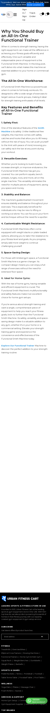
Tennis (19, 674)
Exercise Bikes (19, 649)
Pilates (16, 687)
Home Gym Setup (9, 700)
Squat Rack (6, 660)
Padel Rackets (7, 674)
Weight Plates (7, 664)
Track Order (32, 15)
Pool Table (39, 677)
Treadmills (5, 649)
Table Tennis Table (9, 677)
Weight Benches (21, 660)
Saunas (18, 691)
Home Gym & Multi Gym (30, 657)
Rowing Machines (31, 653)
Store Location (34, 5)
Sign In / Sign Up (24, 14)
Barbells (19, 664)
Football (38, 674)
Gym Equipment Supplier (12, 704)
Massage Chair (27, 687)
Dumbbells (35, 660)
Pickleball (28, 674)
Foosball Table (25, 677)
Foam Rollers (7, 691)
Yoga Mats (6, 687)
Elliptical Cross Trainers (11, 653)
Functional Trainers (9, 657)
